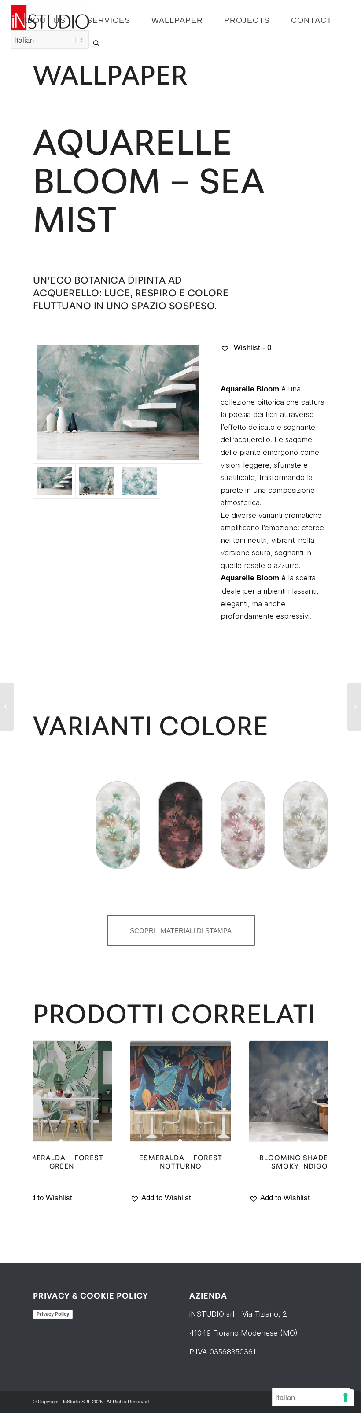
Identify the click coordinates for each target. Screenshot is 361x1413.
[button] (61, 1198)
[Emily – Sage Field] (7, 707)
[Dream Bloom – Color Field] (354, 707)
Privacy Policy (53, 1314)
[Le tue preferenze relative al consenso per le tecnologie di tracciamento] (345, 1397)
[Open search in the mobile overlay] (96, 43)
